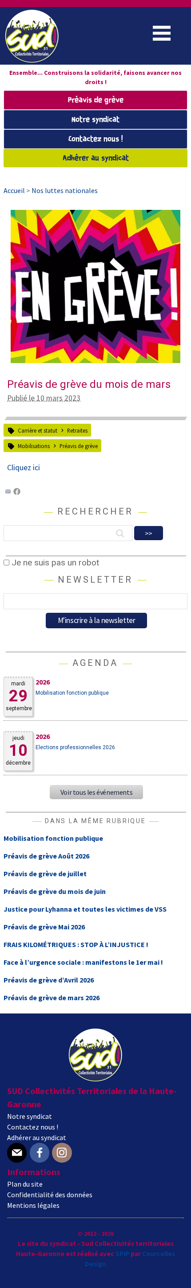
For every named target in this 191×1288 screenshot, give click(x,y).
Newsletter (95, 579)
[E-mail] (17, 1153)
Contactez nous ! (95, 139)
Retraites (77, 430)
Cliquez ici (23, 467)
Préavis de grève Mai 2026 (44, 926)
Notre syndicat (95, 120)
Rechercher (95, 511)
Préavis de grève (95, 100)
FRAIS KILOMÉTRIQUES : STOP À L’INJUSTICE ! (76, 944)
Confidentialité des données (49, 1194)
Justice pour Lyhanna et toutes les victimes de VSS (85, 909)
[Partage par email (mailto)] (8, 492)
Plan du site (25, 1184)
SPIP (122, 1253)
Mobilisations (34, 445)
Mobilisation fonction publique (72, 693)
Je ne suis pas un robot (54, 562)
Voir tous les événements (96, 792)
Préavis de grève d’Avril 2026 (49, 979)
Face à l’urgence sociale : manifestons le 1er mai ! (83, 962)
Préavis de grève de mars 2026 (51, 997)
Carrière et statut (37, 430)
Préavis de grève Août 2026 (46, 855)
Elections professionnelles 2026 (75, 747)
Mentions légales (33, 1205)
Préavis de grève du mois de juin (55, 891)
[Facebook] (16, 492)
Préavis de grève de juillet (45, 873)
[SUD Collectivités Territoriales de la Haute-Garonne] (32, 59)
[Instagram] (62, 1153)
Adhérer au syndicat (96, 158)
